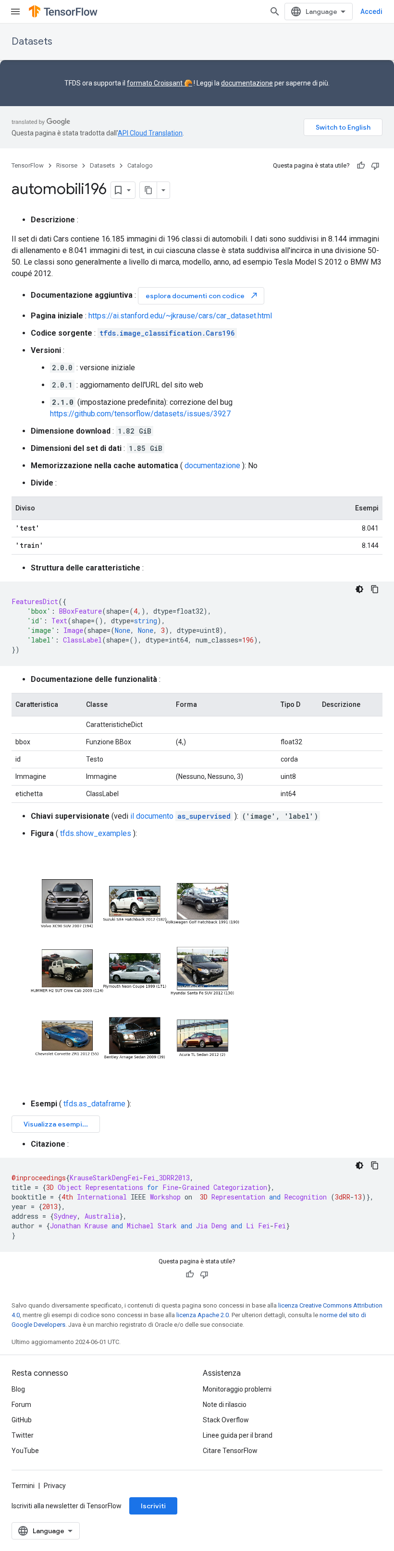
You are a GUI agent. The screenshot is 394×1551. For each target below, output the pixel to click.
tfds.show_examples (95, 833)
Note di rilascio (224, 1404)
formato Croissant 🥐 (159, 83)
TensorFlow (28, 165)
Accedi (371, 11)
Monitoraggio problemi (237, 1389)
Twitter (23, 1435)
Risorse (66, 165)
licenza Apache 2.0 (202, 1315)
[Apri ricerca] (275, 11)
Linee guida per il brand (237, 1435)
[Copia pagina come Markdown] (148, 190)
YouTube (25, 1450)
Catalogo (140, 165)
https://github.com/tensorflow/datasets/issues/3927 (140, 413)
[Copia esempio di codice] (374, 589)
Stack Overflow (226, 1420)
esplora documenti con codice (202, 295)
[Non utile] (375, 165)
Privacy (55, 1486)
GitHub (22, 1420)
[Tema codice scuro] (359, 589)
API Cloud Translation (150, 133)
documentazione (247, 83)
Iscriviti (153, 1506)
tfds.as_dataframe (94, 1103)
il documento (180, 816)
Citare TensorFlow (230, 1450)
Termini (23, 1486)
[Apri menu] (15, 11)
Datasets (32, 42)
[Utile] (361, 165)
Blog (18, 1389)
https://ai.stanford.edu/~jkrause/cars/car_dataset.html (180, 315)
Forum (21, 1404)
